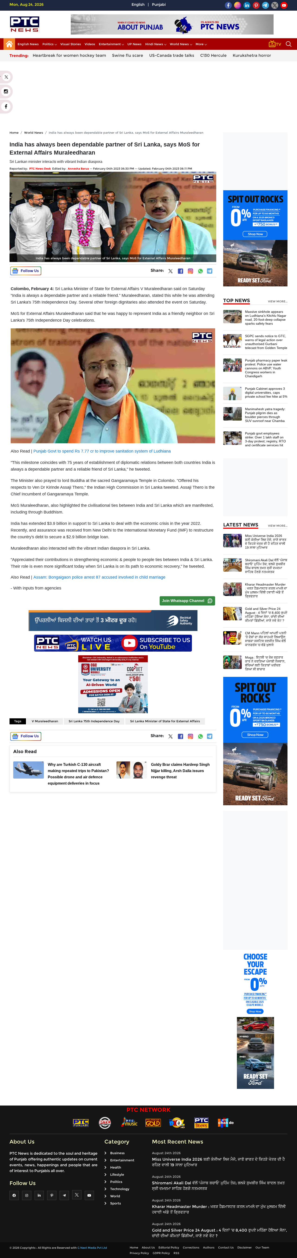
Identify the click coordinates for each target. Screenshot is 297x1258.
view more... (277, 301)
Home (14, 132)
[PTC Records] (105, 1122)
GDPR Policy (161, 1253)
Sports (115, 1203)
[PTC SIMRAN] (201, 1122)
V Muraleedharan (45, 721)
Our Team (262, 1247)
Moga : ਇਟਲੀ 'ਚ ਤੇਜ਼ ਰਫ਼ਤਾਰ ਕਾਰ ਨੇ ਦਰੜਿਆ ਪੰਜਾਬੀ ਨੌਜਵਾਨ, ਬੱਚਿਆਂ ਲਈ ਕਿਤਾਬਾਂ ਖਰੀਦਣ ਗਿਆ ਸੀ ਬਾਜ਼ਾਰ (265, 663)
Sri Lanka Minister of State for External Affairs (165, 721)
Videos (90, 44)
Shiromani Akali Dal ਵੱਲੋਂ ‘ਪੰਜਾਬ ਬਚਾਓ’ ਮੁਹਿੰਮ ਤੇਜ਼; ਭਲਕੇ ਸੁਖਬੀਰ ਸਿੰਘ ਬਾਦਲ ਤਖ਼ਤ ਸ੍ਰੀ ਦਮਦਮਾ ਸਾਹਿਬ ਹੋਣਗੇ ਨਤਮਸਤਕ (266, 566)
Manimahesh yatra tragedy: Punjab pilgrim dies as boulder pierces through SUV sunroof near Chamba (265, 415)
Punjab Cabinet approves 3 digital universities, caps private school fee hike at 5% (266, 392)
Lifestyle (117, 1174)
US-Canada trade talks (171, 55)
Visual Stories (70, 44)
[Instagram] (190, 271)
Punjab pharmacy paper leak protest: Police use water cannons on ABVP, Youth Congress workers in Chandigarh (266, 368)
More (199, 44)
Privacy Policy (139, 1253)
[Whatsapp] (200, 271)
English (138, 4)
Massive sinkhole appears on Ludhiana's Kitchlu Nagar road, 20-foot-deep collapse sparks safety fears (265, 317)
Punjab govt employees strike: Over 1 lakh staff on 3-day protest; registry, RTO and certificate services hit (265, 439)
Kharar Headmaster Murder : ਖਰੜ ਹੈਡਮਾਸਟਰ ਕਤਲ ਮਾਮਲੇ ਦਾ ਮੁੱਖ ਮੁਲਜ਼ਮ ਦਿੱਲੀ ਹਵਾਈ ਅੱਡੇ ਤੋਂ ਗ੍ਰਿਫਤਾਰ (266, 590)
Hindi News (154, 44)
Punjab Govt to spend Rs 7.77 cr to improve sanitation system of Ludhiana (102, 451)
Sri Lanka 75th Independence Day (94, 721)
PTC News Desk (40, 168)
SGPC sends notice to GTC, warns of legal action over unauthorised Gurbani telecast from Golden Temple (266, 342)
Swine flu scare (127, 55)
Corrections (191, 1247)
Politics (48, 44)
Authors (208, 1247)
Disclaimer (244, 1247)
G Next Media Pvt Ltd (92, 1247)
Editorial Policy (168, 1247)
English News (28, 44)
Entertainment (110, 44)
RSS (176, 1253)
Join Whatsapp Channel (183, 601)
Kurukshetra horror (252, 55)
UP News (134, 44)
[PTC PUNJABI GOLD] (153, 1122)
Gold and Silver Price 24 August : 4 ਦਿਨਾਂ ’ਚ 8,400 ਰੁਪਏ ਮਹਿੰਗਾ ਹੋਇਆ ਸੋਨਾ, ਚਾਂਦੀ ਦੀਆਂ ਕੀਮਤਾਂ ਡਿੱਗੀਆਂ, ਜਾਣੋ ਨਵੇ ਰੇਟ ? (266, 614)
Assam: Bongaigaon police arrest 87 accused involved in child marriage (99, 577)
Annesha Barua (78, 168)
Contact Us (226, 1247)
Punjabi (159, 4)
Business (117, 1153)
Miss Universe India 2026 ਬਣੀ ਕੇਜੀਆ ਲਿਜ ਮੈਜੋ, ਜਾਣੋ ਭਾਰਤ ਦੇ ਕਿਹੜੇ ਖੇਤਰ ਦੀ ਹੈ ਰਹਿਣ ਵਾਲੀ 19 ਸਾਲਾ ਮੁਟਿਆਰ (265, 541)
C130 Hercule (213, 55)
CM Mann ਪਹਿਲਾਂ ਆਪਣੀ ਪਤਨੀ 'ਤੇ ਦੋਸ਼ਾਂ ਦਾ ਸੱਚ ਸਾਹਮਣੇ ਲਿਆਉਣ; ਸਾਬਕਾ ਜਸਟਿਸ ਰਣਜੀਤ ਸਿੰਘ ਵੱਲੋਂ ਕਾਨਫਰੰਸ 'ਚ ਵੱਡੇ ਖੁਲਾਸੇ (265, 639)
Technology (119, 1189)
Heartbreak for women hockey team (69, 55)
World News (179, 44)
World (115, 1196)
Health (115, 1167)
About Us (148, 1247)
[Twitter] (170, 272)
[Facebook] (180, 271)
